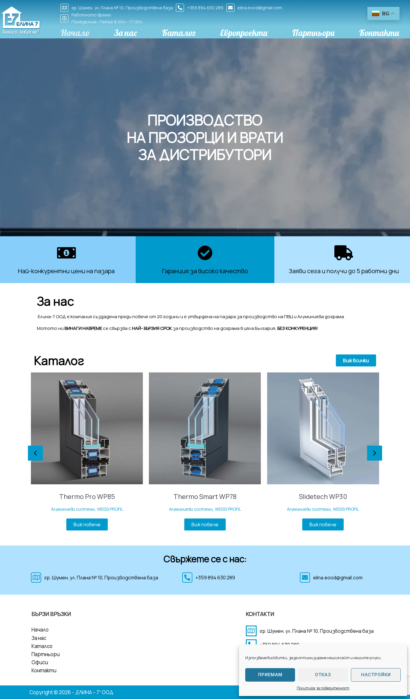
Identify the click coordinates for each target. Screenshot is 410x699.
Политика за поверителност (323, 688)
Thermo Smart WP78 (205, 496)
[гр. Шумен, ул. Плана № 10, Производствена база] (64, 8)
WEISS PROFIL (110, 509)
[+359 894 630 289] (180, 8)
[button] (292, 360)
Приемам (270, 674)
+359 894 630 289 (205, 7)
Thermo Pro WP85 (87, 496)
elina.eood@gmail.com (259, 7)
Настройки (376, 674)
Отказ (323, 674)
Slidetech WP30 (323, 496)
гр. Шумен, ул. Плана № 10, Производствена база (122, 7)
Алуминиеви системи (73, 509)
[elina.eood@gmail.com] (230, 8)
